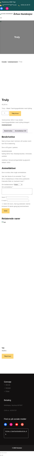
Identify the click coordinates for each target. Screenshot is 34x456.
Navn (4, 197)
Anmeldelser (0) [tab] (20, 131)
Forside (4, 62)
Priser (7, 391)
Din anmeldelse (7, 187)
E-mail (4, 200)
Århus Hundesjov (22, 14)
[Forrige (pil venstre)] (0, 455)
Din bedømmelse (8, 184)
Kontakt (8, 388)
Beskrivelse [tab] (8, 131)
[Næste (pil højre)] (2, 455)
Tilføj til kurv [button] (7, 356)
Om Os (8, 385)
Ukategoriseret (13, 62)
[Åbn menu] (1, 18)
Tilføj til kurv (15, 113)
